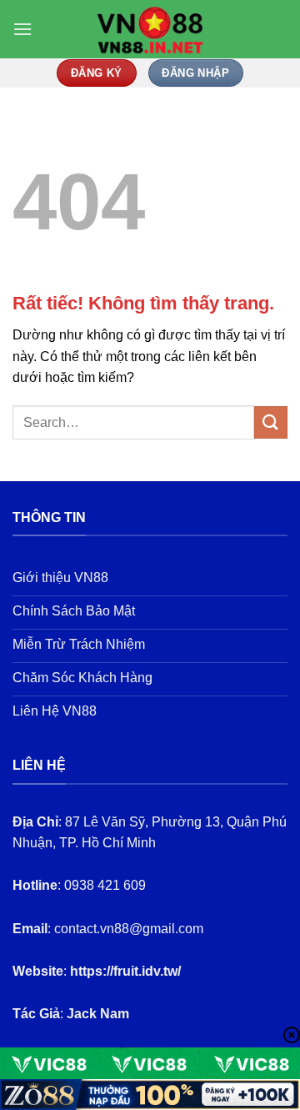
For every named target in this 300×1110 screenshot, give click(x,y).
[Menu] (22, 28)
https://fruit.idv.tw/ (125, 971)
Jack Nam (98, 1014)
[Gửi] (271, 422)
